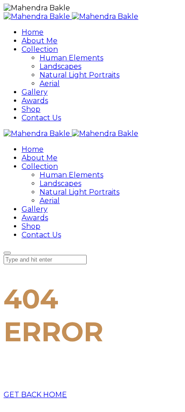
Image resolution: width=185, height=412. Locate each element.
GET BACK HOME (35, 394)
